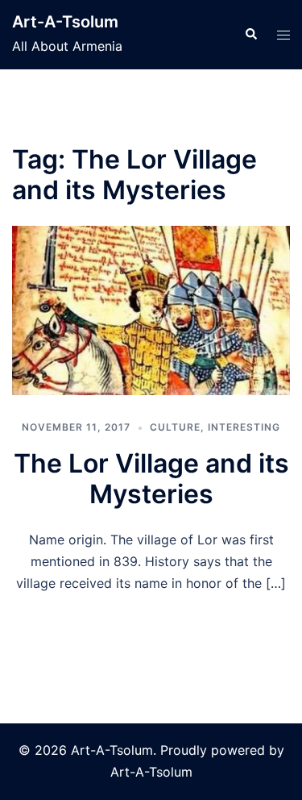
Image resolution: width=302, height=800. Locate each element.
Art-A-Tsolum (65, 21)
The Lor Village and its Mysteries (151, 479)
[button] (250, 34)
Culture (175, 427)
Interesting (244, 427)
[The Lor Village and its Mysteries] (151, 311)
